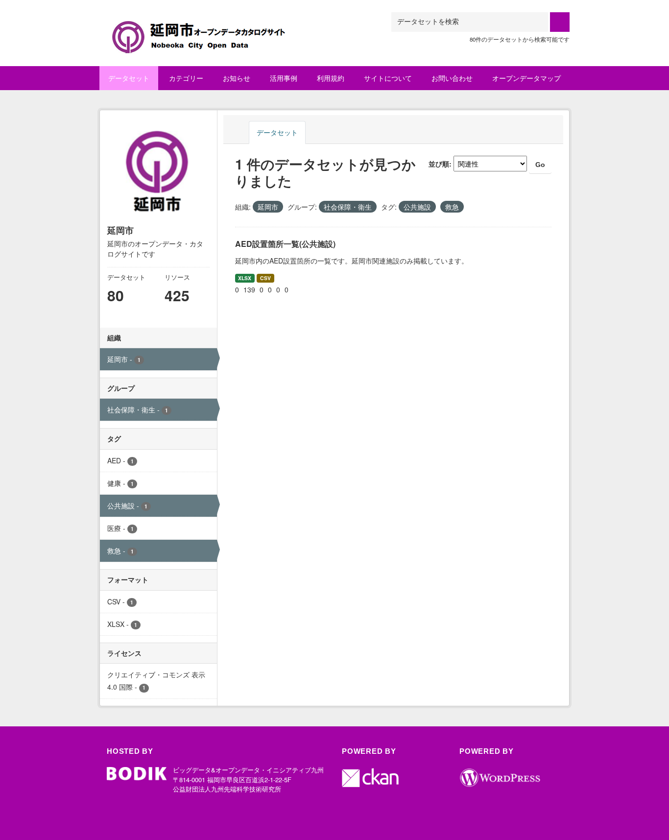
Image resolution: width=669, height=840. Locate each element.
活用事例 (283, 78)
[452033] (211, 24)
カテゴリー (186, 78)
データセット (128, 78)
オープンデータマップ (526, 78)
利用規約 (330, 78)
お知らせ (236, 78)
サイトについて (388, 78)
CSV (265, 278)
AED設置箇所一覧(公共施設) (285, 243)
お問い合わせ (452, 78)
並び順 (439, 163)
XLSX (244, 278)
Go (540, 164)
